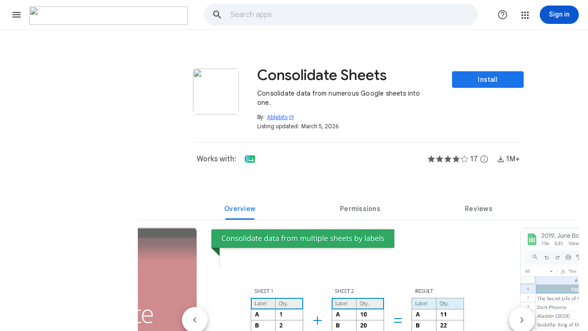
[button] (17, 15)
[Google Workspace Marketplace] (108, 15)
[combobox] (353, 14)
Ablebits (280, 117)
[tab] (240, 209)
